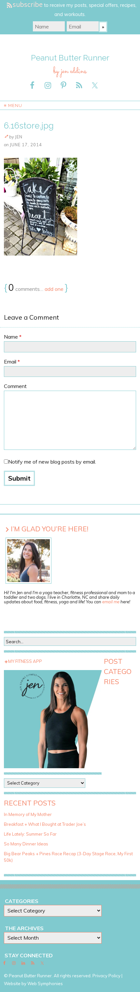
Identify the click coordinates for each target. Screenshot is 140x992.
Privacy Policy (106, 975)
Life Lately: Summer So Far (30, 834)
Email (12, 361)
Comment (15, 386)
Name (12, 336)
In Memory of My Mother (28, 814)
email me (110, 601)
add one (54, 289)
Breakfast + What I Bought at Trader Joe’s (45, 824)
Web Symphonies (45, 983)
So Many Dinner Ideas (26, 843)
